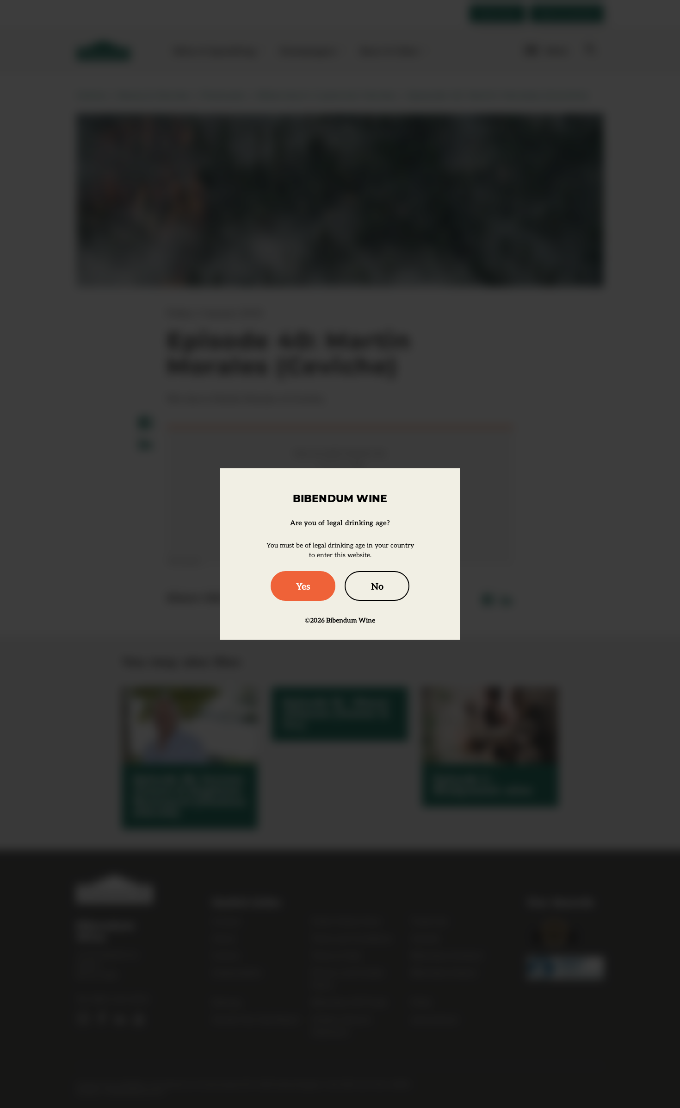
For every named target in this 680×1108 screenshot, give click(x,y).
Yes (303, 586)
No (377, 586)
